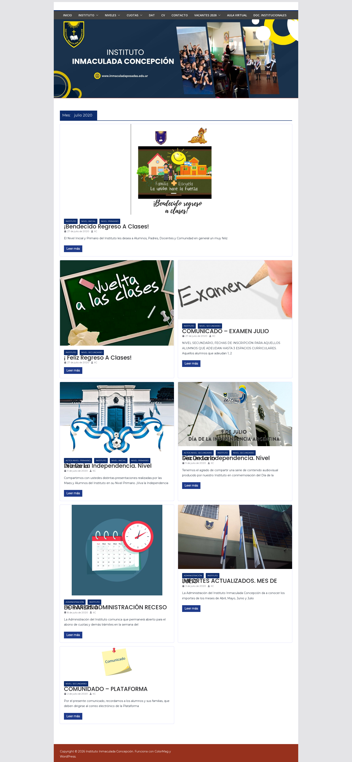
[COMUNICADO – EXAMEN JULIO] (235, 289)
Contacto (180, 15)
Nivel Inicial (88, 221)
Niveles (110, 15)
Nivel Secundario (91, 352)
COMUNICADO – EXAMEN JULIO (225, 331)
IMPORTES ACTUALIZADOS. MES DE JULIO (229, 581)
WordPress (68, 756)
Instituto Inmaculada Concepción (109, 751)
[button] (96, 15)
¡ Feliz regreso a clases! (98, 358)
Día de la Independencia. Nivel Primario (108, 466)
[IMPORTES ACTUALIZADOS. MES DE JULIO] (235, 537)
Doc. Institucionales (269, 15)
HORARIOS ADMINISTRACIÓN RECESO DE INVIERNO (115, 607)
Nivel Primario (110, 221)
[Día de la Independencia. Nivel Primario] (117, 418)
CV (163, 15)
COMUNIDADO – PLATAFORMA (106, 689)
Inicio (67, 15)
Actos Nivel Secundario (198, 452)
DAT (152, 15)
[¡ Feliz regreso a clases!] (117, 303)
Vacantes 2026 (205, 15)
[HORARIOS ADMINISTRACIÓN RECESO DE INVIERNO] (117, 550)
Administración (75, 602)
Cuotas (132, 15)
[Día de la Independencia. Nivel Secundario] (235, 414)
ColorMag (161, 751)
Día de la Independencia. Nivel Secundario (226, 458)
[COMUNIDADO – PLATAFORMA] (117, 662)
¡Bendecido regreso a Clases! (106, 227)
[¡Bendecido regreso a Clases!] (176, 169)
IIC (95, 231)
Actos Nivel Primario (78, 460)
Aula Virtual (237, 15)
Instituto (86, 15)
